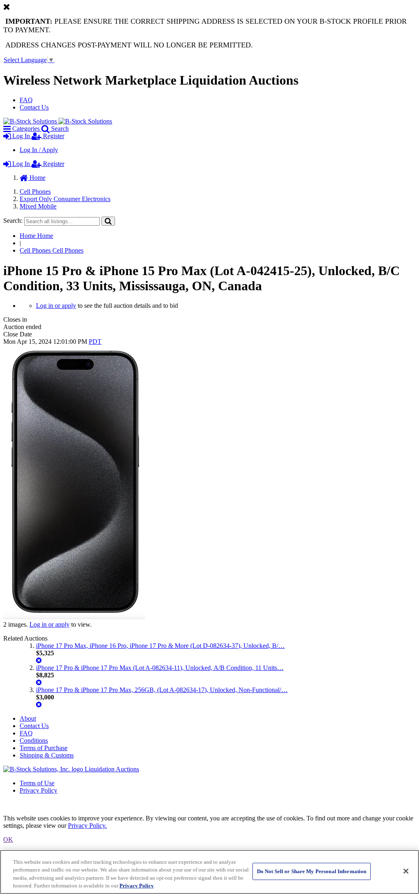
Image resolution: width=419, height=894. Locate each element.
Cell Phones (35, 191)
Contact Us (34, 107)
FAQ (26, 99)
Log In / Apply (39, 149)
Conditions (34, 740)
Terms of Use (37, 783)
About (28, 718)
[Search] (108, 221)
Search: (13, 220)
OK (8, 839)
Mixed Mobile (38, 206)
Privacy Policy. (87, 825)
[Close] (406, 871)
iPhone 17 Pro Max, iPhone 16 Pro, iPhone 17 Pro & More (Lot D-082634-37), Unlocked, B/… (160, 645)
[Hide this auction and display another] (39, 660)
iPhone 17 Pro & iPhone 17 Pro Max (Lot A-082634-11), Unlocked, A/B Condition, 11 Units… (160, 667)
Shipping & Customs (47, 755)
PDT (95, 341)
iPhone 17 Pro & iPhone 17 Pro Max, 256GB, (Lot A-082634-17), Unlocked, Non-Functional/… (162, 689)
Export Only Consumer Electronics (65, 198)
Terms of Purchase (44, 747)
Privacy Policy (38, 790)
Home (36, 177)
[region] (209, 872)
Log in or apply (56, 305)
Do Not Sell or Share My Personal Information (312, 871)
